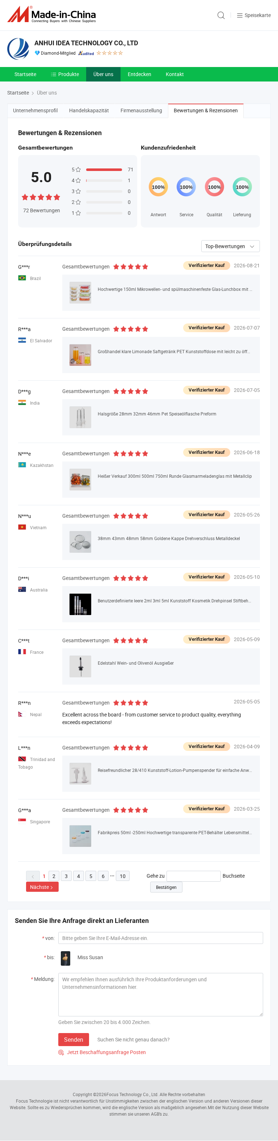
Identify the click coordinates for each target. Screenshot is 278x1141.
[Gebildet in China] (52, 14)
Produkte (68, 74)
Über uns (103, 74)
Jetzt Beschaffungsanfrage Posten (102, 1052)
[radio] (25, 196)
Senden (73, 1040)
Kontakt (175, 74)
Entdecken (139, 74)
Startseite (25, 74)
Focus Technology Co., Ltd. (132, 1094)
